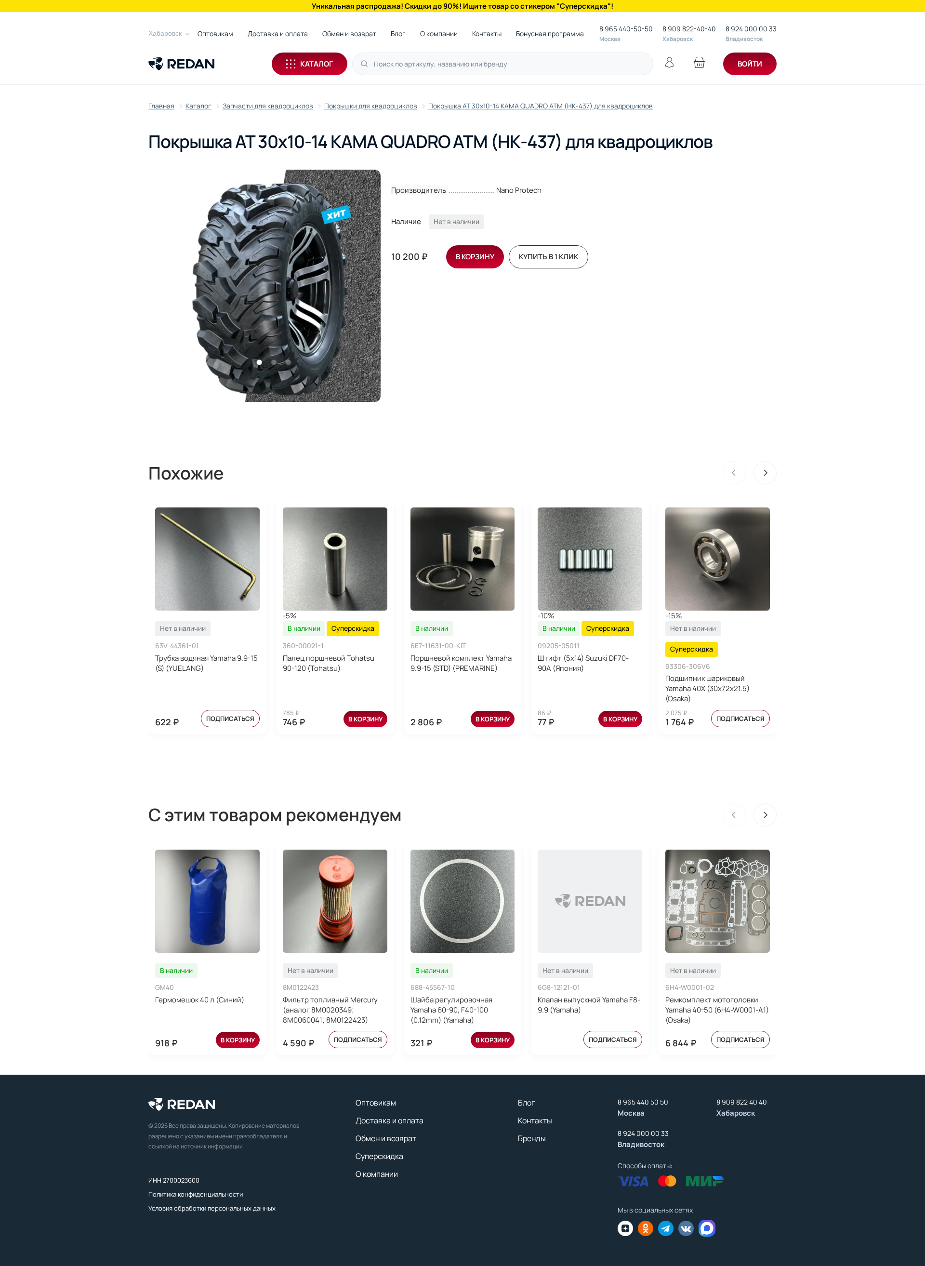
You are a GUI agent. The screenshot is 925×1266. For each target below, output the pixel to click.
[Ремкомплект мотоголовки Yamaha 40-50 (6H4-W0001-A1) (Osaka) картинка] (717, 901)
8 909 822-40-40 (689, 28)
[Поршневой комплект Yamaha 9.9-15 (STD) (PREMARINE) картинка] (462, 559)
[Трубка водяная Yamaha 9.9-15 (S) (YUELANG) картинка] (207, 559)
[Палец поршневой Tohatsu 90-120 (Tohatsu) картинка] (335, 559)
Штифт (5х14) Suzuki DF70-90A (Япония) (583, 663)
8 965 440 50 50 (643, 1101)
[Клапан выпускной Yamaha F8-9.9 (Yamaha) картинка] (590, 901)
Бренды (532, 1138)
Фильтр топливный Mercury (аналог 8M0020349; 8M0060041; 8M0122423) (330, 1010)
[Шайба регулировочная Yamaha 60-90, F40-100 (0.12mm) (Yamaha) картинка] (462, 901)
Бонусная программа (550, 33)
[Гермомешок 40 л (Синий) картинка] (207, 901)
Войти (750, 64)
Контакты (487, 33)
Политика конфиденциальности (195, 1194)
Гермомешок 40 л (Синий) (199, 1000)
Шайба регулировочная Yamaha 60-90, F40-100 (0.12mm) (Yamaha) (451, 1010)
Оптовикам (215, 33)
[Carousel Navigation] (750, 472)
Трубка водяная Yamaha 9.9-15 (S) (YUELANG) (206, 663)
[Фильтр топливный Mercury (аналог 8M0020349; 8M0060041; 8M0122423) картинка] (335, 901)
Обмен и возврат (349, 33)
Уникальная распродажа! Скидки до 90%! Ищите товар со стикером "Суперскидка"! (462, 6)
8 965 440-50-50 (626, 28)
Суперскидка (379, 1156)
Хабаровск (165, 33)
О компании (439, 33)
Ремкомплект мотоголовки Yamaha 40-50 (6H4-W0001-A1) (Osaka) (717, 1010)
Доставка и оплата (278, 33)
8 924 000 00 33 (751, 28)
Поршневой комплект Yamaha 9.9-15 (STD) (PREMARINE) (461, 663)
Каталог (316, 64)
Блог (398, 33)
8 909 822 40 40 (741, 1101)
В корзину (365, 719)
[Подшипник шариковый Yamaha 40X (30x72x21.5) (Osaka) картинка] (717, 559)
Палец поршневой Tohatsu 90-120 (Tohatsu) (328, 663)
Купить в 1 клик (548, 257)
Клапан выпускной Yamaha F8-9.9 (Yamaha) (589, 1005)
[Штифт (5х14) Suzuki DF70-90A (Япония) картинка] (590, 559)
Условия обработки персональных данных (212, 1208)
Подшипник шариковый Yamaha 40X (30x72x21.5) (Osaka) (707, 688)
